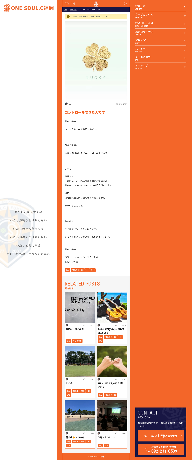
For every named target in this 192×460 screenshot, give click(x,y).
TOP (65, 9)
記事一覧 (73, 9)
